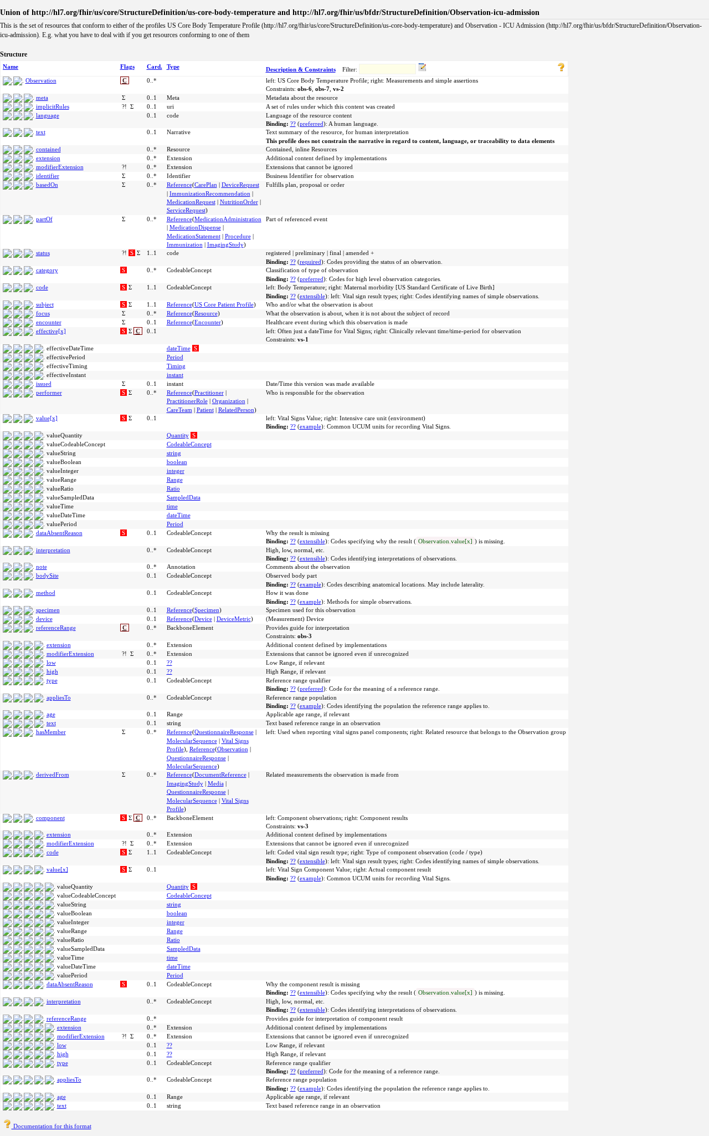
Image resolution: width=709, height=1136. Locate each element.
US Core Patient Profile (224, 304)
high (52, 671)
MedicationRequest (191, 201)
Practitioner (209, 392)
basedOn (47, 184)
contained (48, 149)
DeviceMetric (234, 618)
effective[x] (51, 331)
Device (203, 618)
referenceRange (56, 627)
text (40, 132)
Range (175, 479)
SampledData (184, 497)
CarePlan (205, 184)
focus (43, 313)
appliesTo (59, 697)
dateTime (179, 348)
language (47, 115)
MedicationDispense (195, 227)
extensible (312, 296)
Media (216, 783)
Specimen (206, 610)
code (42, 287)
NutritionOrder (239, 201)
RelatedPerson (236, 409)
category (47, 270)
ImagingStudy (225, 244)
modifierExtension (60, 167)
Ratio (173, 488)
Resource (206, 313)
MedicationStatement (193, 236)
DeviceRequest (240, 184)
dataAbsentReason (59, 532)
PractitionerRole (187, 401)
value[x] (47, 418)
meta (42, 97)
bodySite (47, 575)
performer (49, 392)
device (44, 618)
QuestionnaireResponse (224, 732)
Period (175, 357)
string (174, 453)
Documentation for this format (51, 1126)
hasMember (51, 732)
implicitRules (52, 106)
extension (48, 158)
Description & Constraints (301, 69)
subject (45, 304)
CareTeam (179, 409)
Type (173, 66)
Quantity (178, 435)
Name (10, 66)
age (51, 714)
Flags (127, 66)
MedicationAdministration (227, 219)
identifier (47, 175)
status (43, 252)
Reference (179, 184)
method (45, 592)
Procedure (238, 236)
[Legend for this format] (561, 69)
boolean (177, 462)
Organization (228, 401)
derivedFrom (52, 774)
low (51, 662)
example (310, 426)
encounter (48, 322)
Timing (176, 366)
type (52, 680)
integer (175, 470)
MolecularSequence (192, 740)
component (50, 817)
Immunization (185, 244)
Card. (154, 66)
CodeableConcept (189, 444)
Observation (40, 80)
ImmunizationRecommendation (209, 193)
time (172, 506)
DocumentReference (220, 774)
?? (293, 123)
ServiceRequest (186, 210)
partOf (44, 219)
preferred (311, 123)
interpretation (53, 550)
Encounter (207, 322)
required (310, 261)
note (41, 566)
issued (44, 383)
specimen (48, 610)
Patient (205, 409)
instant (175, 374)
